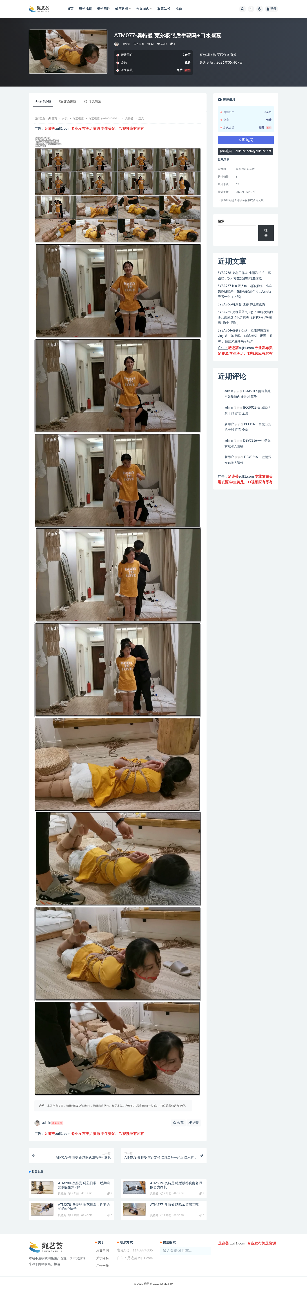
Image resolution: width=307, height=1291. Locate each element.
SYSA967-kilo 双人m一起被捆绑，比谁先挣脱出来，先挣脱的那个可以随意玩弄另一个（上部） (245, 291)
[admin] (116, 44)
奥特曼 (126, 44)
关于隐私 (102, 1258)
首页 (70, 9)
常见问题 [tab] (94, 101)
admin (52, 1122)
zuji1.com (62, 128)
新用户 (229, 424)
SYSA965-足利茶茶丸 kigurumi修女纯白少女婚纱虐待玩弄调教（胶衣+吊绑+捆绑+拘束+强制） (245, 318)
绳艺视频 (85, 9)
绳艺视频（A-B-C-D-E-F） (104, 118)
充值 (179, 9)
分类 (65, 118)
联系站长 (164, 9)
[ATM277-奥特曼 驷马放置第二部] (134, 1209)
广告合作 (102, 1265)
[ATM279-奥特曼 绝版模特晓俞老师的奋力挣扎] (134, 1187)
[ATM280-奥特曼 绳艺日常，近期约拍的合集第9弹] (42, 1187)
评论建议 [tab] (70, 101)
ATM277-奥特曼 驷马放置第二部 (174, 1204)
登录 (273, 9)
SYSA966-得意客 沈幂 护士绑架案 (241, 304)
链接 (195, 1122)
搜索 (221, 221)
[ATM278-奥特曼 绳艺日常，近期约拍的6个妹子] (42, 1209)
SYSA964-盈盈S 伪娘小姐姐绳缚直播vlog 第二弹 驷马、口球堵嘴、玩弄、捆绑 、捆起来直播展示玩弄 (245, 336)
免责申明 (102, 1250)
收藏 (180, 1122)
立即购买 (245, 140)
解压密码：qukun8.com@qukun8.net (245, 151)
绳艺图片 (103, 9)
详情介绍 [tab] (44, 101)
